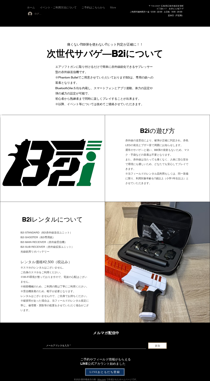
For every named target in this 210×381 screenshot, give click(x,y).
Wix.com (101, 379)
